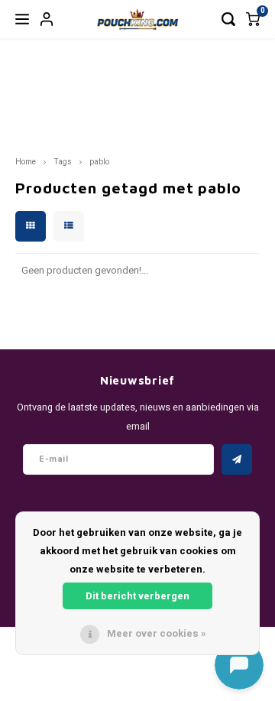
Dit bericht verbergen (137, 596)
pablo (99, 161)
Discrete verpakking (110, 113)
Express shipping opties (235, 113)
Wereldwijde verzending (176, 113)
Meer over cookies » (156, 633)
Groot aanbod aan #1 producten (44, 105)
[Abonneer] (237, 459)
